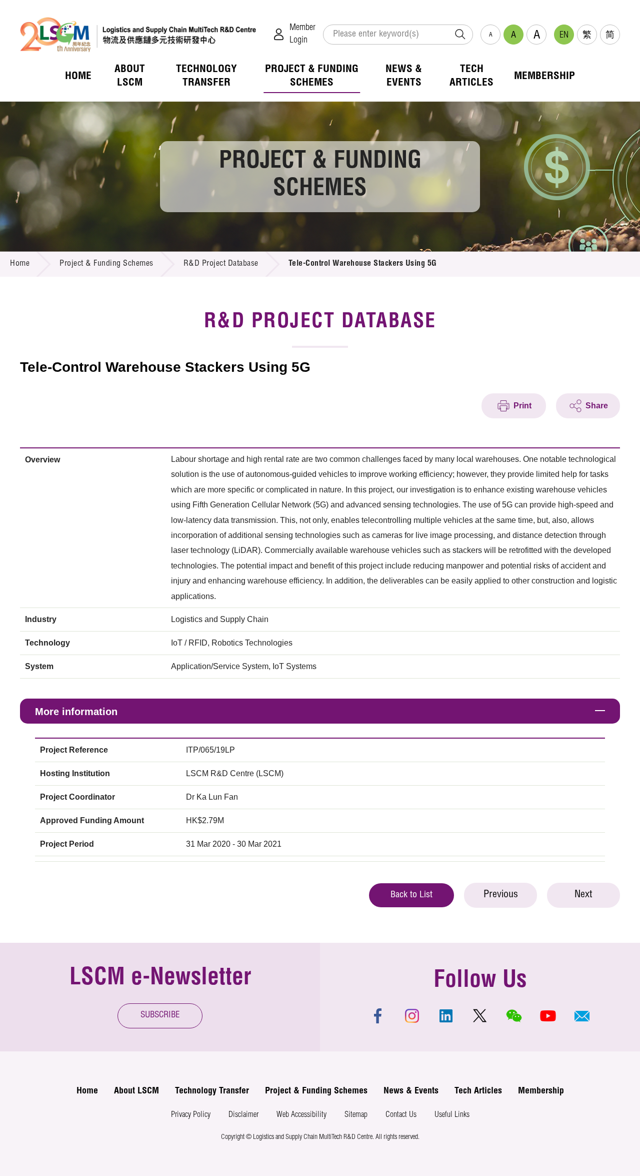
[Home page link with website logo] (138, 34)
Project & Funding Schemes (107, 264)
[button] (582, 1016)
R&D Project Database (221, 264)
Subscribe (160, 1015)
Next (583, 895)
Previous (501, 895)
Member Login (303, 34)
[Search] (460, 35)
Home (20, 264)
